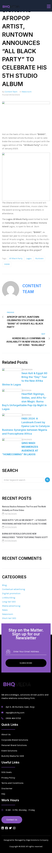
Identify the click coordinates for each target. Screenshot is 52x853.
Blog (4, 585)
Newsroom (26, 92)
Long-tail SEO (9, 601)
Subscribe (26, 663)
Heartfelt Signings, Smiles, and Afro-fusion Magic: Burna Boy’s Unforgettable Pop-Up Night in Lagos (24, 401)
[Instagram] (14, 828)
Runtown (39, 258)
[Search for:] (23, 480)
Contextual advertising (13, 589)
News (5, 610)
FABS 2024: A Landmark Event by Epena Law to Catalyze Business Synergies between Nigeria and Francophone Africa (26, 426)
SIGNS (7, 264)
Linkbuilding (8, 597)
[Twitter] (10, 828)
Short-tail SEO (9, 618)
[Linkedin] (3, 828)
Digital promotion (11, 593)
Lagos (29, 258)
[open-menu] (49, 6)
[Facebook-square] (6, 828)
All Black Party (15, 258)
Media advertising (11, 606)
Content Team (11, 92)
